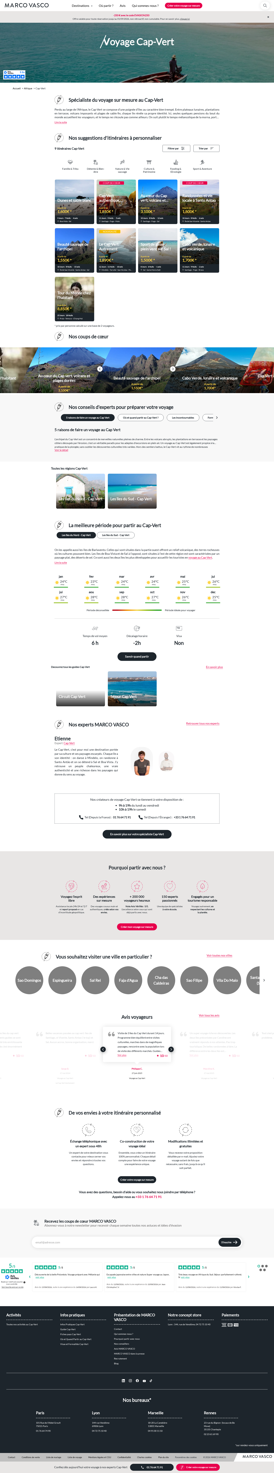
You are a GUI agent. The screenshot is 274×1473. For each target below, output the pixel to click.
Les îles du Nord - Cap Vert (76, 534)
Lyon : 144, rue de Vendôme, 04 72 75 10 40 (189, 1324)
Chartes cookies (144, 1457)
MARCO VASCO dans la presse (129, 1353)
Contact (118, 1329)
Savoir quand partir (137, 656)
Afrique (28, 88)
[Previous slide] (10, 980)
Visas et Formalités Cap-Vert (74, 1344)
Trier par (203, 148)
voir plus (40, 1277)
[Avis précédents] (29, 1277)
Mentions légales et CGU (99, 1457)
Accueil (17, 88)
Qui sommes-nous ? (123, 1334)
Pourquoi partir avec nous (127, 1338)
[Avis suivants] (248, 1277)
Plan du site (163, 1457)
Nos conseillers (121, 1343)
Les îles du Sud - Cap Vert (115, 534)
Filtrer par (173, 148)
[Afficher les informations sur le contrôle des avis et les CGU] (24, 1282)
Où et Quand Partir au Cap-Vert (75, 1339)
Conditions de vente (31, 1457)
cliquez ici (185, 18)
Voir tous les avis (209, 1015)
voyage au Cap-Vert (200, 557)
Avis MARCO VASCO (124, 1348)
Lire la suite (61, 122)
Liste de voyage (75, 1457)
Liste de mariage (53, 1457)
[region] (172, 761)
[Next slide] (216, 417)
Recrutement (120, 1358)
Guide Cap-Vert (67, 1329)
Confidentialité (124, 1457)
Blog (116, 1363)
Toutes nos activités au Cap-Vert (22, 1324)
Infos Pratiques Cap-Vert (72, 1324)
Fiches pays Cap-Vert (70, 1334)
